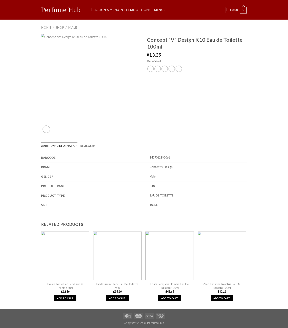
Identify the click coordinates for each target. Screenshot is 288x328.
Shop (59, 27)
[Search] (87, 10)
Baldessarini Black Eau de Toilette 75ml (117, 285)
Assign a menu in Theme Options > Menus (129, 10)
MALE (72, 27)
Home (46, 27)
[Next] (246, 269)
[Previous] (41, 269)
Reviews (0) (87, 145)
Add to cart (65, 298)
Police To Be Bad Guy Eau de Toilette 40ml (65, 285)
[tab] (59, 146)
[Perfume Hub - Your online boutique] (60, 9)
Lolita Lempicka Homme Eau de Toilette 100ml (169, 285)
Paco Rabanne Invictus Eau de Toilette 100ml (222, 285)
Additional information (59, 145)
